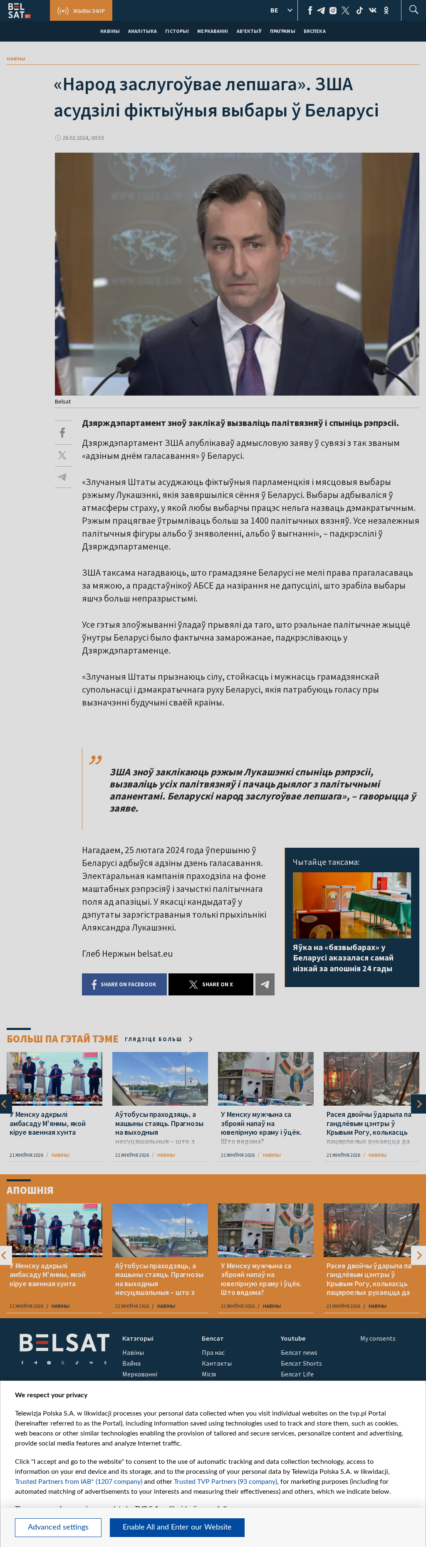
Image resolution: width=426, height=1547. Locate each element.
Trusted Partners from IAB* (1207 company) (78, 1481)
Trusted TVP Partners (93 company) (225, 1481)
